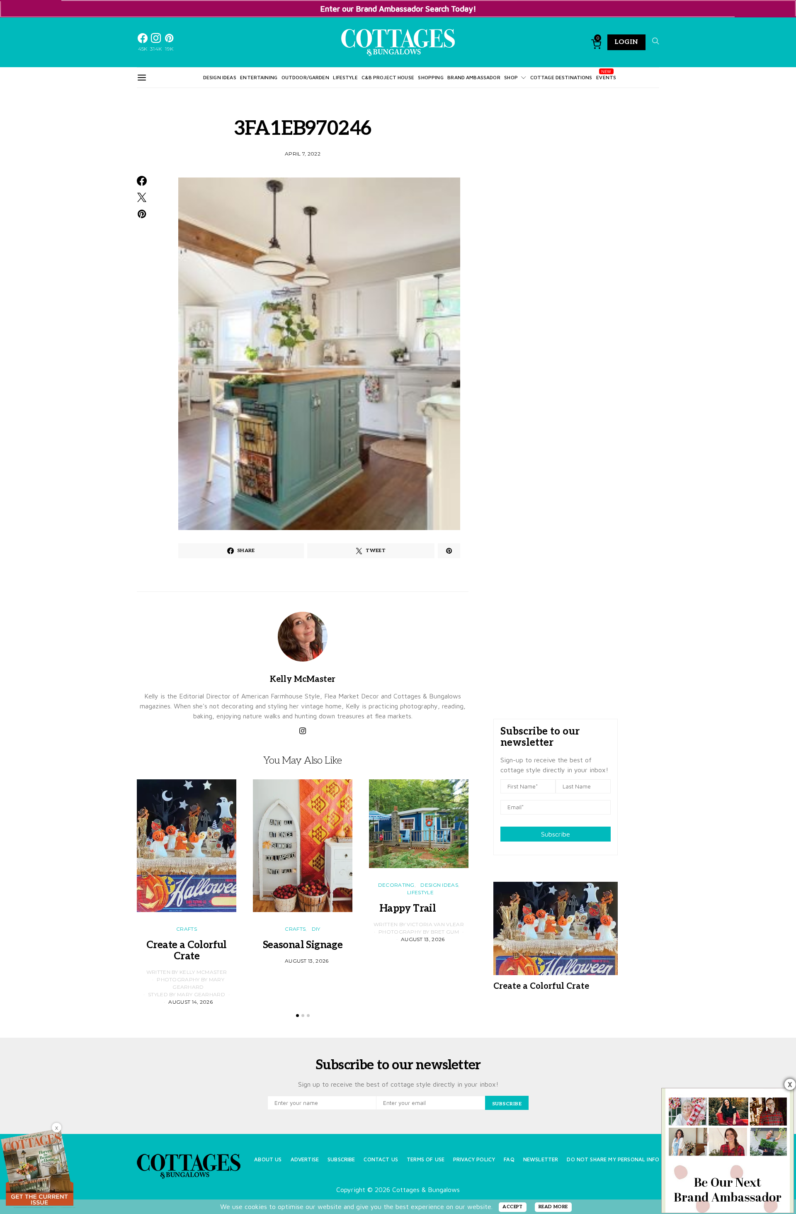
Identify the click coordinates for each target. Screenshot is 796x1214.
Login (626, 42)
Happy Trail (418, 909)
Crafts (186, 929)
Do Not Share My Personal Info (613, 1159)
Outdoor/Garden (305, 77)
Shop (511, 77)
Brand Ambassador (473, 77)
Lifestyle (345, 77)
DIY (316, 929)
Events (606, 77)
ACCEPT (512, 1206)
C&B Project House (388, 77)
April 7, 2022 (302, 154)
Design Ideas (219, 77)
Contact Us (381, 1159)
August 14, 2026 (190, 1002)
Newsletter (540, 1159)
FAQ (509, 1159)
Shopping (430, 77)
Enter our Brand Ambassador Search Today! (398, 8)
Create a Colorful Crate (186, 950)
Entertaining (258, 77)
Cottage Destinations (561, 77)
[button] (297, 1015)
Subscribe (555, 834)
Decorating (396, 885)
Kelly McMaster (302, 679)
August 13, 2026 (307, 961)
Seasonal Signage (302, 945)
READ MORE (553, 1206)
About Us (268, 1159)
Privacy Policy (474, 1159)
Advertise (305, 1159)
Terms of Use (425, 1159)
